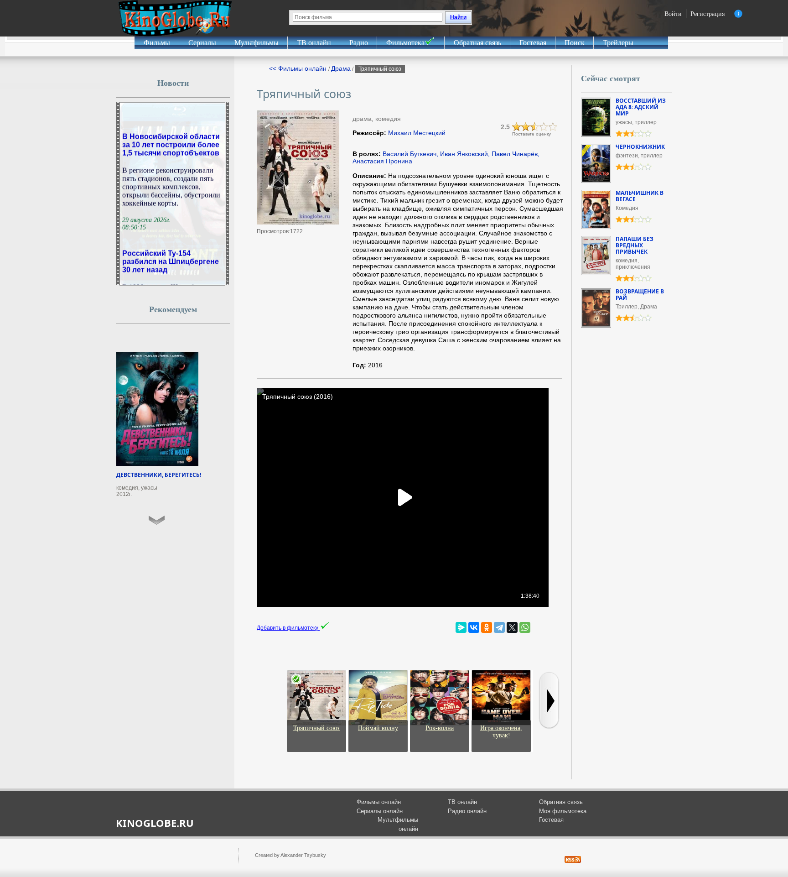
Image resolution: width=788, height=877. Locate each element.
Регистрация (707, 13)
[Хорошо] (544, 126)
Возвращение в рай (640, 294)
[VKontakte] (473, 627)
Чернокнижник (640, 147)
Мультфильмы (256, 43)
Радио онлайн (467, 811)
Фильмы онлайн (379, 802)
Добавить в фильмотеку (288, 628)
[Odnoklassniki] (486, 627)
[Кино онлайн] (175, 18)
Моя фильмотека (562, 811)
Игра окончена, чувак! (501, 732)
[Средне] (534, 126)
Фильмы (157, 43)
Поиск (575, 43)
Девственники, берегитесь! (158, 475)
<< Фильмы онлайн (298, 68)
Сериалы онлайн (380, 811)
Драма (341, 68)
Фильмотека (405, 43)
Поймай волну (378, 728)
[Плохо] (516, 126)
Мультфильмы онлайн (398, 824)
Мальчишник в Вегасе (640, 196)
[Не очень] (525, 126)
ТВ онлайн (314, 43)
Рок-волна (439, 728)
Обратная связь (477, 43)
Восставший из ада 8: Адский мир (641, 107)
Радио (358, 43)
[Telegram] (499, 627)
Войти (673, 13)
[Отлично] (553, 126)
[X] (512, 627)
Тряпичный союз (316, 728)
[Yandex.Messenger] (461, 627)
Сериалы (202, 43)
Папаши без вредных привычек (634, 245)
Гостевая (532, 43)
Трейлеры (618, 43)
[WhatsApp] (524, 627)
